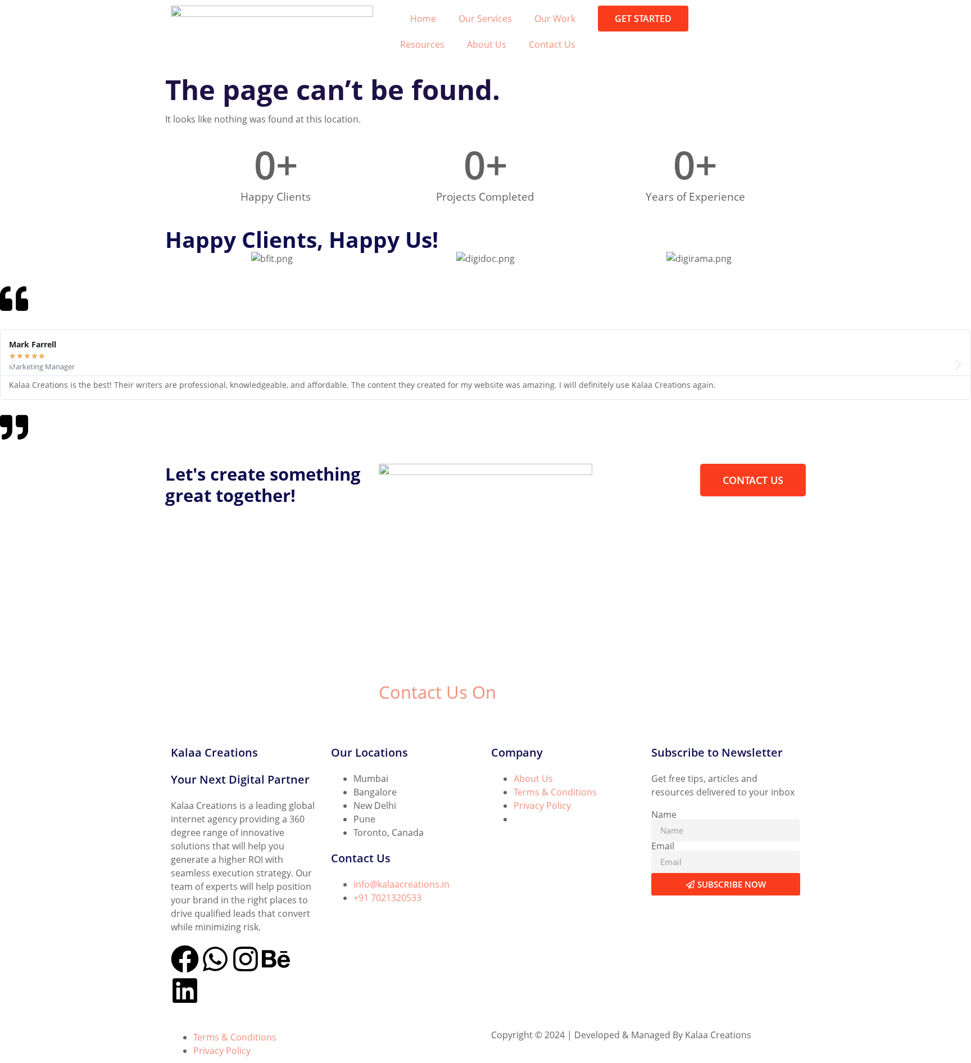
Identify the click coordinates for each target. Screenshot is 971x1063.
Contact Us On (437, 692)
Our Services (485, 18)
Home (423, 18)
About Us (486, 44)
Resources (422, 44)
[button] (13, 365)
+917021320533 (411, 719)
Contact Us (552, 44)
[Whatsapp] (215, 959)
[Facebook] (185, 959)
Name (664, 814)
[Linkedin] (185, 990)
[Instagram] (246, 959)
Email (662, 846)
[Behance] (276, 959)
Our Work (554, 18)
